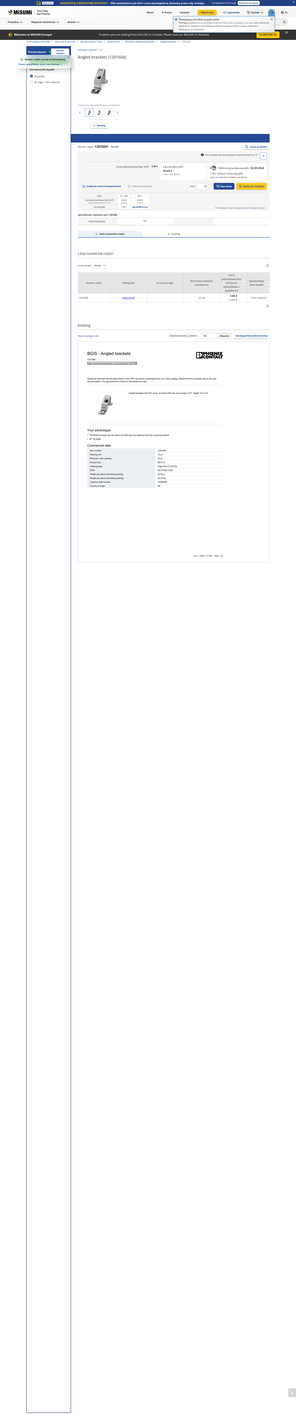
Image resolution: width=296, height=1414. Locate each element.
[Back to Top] (292, 1392)
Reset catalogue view (88, 335)
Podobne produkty (142, 186)
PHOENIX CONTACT (88, 50)
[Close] (272, 19)
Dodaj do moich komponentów (104, 186)
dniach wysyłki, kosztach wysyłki (243, 208)
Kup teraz (226, 186)
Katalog (101, 125)
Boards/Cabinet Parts (91, 41)
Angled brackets (168, 41)
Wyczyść (115, 146)
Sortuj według (244, 283)
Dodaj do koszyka (253, 186)
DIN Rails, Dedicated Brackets (140, 41)
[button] (249, 3)
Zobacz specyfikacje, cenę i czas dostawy (39, 64)
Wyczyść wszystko (60, 52)
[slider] (188, 336)
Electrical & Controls (65, 41)
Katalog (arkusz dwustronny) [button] (251, 335)
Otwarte (224, 335)
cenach (262, 208)
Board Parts (114, 41)
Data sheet (128, 297)
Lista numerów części (112, 233)
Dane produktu (258, 146)
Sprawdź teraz (140, 206)
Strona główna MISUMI (38, 41)
